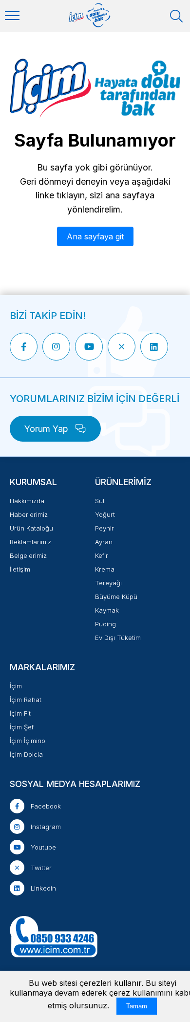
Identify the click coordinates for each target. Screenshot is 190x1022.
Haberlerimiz (29, 514)
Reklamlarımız (30, 542)
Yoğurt (105, 514)
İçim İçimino (27, 741)
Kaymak (107, 610)
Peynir (104, 528)
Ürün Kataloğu (31, 528)
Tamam (136, 1006)
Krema (104, 569)
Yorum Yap (47, 429)
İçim (16, 686)
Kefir (101, 555)
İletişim (20, 569)
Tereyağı (108, 583)
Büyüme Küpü (116, 596)
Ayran (104, 542)
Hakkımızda (27, 501)
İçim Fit (20, 713)
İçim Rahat (25, 699)
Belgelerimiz (28, 555)
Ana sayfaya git (95, 236)
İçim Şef (22, 727)
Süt (100, 501)
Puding (105, 624)
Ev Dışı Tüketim (118, 637)
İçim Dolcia (26, 754)
